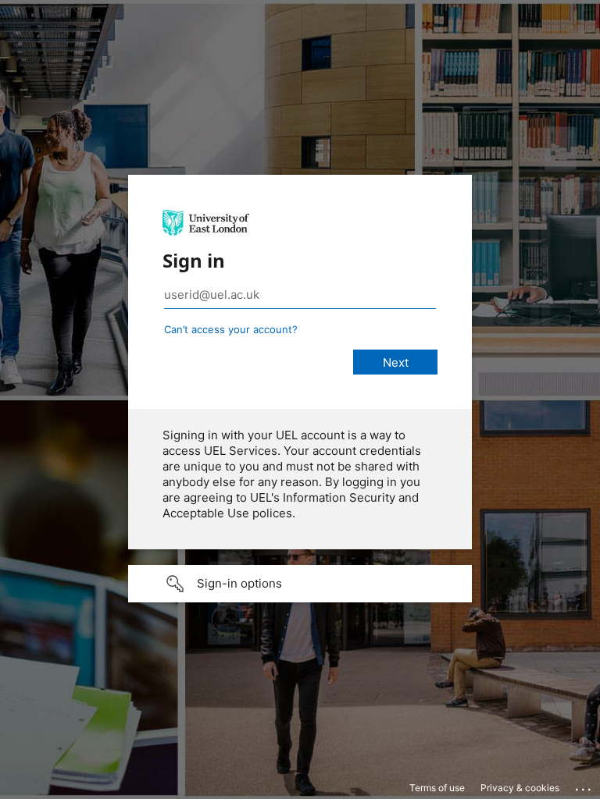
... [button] (584, 786)
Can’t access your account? (231, 329)
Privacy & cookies (519, 788)
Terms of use (437, 788)
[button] (300, 583)
